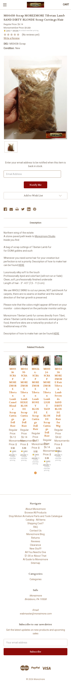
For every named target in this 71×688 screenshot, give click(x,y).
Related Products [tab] (35, 347)
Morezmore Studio (45, 236)
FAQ (35, 527)
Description (35, 222)
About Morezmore (36, 509)
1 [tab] (35, 473)
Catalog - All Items (35, 519)
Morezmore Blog (35, 534)
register (16, 30)
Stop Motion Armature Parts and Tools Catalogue (35, 516)
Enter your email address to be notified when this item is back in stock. (35, 164)
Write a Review (12, 38)
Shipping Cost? (35, 523)
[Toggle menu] (4, 4)
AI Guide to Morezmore (35, 559)
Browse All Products (36, 512)
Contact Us (36, 530)
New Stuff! (35, 548)
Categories (36, 579)
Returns (35, 537)
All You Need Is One (35, 552)
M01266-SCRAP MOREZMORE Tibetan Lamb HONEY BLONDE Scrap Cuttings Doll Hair (35, 399)
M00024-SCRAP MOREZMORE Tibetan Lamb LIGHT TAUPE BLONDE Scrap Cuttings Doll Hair (47, 402)
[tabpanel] (12, 408)
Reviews (35, 541)
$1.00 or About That (35, 555)
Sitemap (35, 563)
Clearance (35, 545)
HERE (21, 265)
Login (8, 30)
